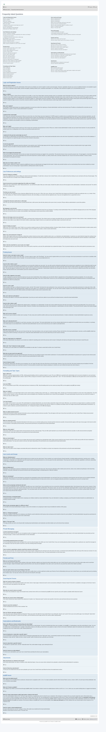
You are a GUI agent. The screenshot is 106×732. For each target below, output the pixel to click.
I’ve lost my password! (7, 26)
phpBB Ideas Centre (63, 688)
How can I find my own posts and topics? (59, 49)
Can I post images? (7, 71)
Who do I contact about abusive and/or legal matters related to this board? (65, 70)
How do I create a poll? (7, 51)
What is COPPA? (6, 19)
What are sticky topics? (8, 75)
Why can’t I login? (6, 23)
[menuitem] (4, 7)
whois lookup (6, 697)
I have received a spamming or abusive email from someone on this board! (66, 34)
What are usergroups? (55, 21)
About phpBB (6, 681)
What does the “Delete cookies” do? (10, 28)
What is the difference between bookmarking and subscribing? (63, 54)
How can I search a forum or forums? (58, 44)
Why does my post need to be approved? (11, 61)
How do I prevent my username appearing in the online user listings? (17, 34)
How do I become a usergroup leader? (58, 23)
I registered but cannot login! (8, 22)
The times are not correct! (8, 35)
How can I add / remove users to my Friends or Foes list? (62, 40)
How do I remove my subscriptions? (58, 57)
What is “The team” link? (56, 27)
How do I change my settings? (9, 33)
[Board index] (4, 4)
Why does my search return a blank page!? (59, 47)
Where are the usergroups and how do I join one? (61, 22)
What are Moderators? (55, 19)
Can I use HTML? (6, 68)
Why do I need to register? (8, 18)
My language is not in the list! (9, 38)
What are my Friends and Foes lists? (58, 38)
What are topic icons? (7, 77)
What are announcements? (8, 73)
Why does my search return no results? (59, 45)
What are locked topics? (8, 76)
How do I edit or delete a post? (9, 49)
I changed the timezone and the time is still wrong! (13, 37)
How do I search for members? (57, 48)
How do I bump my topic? (8, 63)
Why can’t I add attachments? (9, 56)
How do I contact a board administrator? (59, 71)
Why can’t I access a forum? (9, 55)
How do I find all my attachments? (57, 63)
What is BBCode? (6, 67)
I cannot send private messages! (57, 31)
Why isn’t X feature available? (57, 69)
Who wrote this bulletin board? (57, 67)
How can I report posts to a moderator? (11, 59)
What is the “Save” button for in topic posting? (12, 60)
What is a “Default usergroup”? (57, 26)
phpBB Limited (40, 679)
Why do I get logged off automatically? (10, 27)
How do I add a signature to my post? (10, 50)
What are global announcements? (10, 72)
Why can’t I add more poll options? (10, 52)
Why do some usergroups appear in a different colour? (62, 25)
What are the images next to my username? (12, 39)
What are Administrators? (56, 18)
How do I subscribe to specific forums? (59, 56)
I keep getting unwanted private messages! (59, 33)
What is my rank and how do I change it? (11, 42)
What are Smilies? (6, 69)
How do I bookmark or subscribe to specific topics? (61, 55)
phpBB (46, 211)
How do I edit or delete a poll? (9, 54)
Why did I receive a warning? (9, 57)
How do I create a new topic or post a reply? (12, 47)
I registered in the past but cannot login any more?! (13, 25)
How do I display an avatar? (8, 40)
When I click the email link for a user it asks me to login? (14, 43)
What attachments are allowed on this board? (60, 62)
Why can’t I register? (7, 21)
